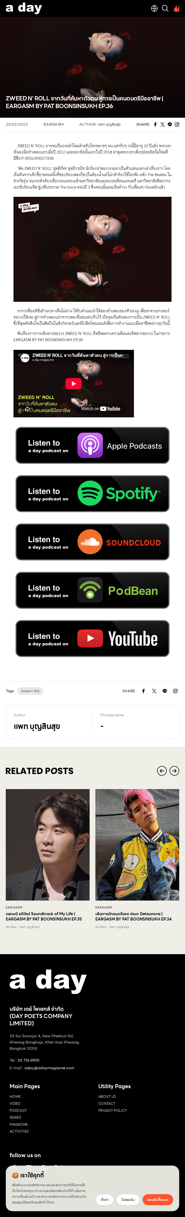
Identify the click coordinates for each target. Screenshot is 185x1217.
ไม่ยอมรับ (128, 1199)
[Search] (165, 8)
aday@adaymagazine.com (49, 1068)
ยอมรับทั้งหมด (157, 1199)
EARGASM (54, 124)
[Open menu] (175, 8)
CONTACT (106, 1103)
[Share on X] (154, 691)
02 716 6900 (28, 1060)
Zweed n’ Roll (30, 691)
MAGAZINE (19, 1124)
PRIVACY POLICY (112, 1110)
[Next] (174, 771)
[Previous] (162, 771)
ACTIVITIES (19, 1131)
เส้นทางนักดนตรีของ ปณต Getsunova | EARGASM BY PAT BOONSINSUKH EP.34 (133, 916)
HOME (15, 1096)
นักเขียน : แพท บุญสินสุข (23, 927)
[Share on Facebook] (143, 691)
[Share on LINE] (165, 691)
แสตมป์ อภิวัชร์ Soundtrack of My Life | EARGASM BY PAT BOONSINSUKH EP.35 (44, 916)
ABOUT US (107, 1096)
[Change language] (154, 8)
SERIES (15, 1117)
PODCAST (18, 1110)
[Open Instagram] (175, 691)
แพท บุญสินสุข (109, 124)
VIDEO (15, 1103)
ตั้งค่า (50, 1202)
